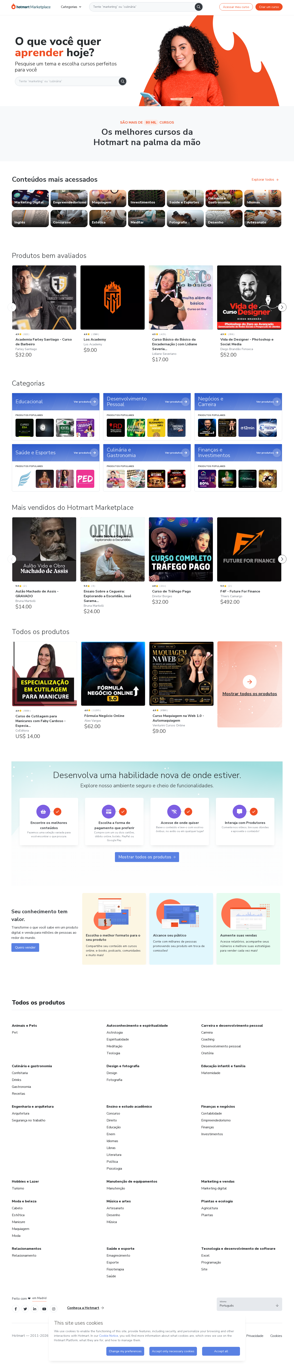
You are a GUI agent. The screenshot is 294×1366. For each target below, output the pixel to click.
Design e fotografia (123, 1066)
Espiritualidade (118, 1039)
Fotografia (114, 1080)
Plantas (207, 1215)
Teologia (113, 1053)
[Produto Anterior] (12, 303)
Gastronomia (21, 1086)
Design (112, 1073)
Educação (114, 1127)
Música (112, 1222)
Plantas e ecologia (217, 1201)
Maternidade (210, 1073)
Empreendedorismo (216, 1120)
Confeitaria (20, 1073)
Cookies (276, 1335)
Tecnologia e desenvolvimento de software (238, 1248)
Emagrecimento (118, 1255)
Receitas (18, 1093)
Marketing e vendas (218, 1181)
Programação (211, 1262)
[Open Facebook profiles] (16, 1308)
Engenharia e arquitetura (33, 1106)
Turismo (18, 1188)
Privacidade (254, 1335)
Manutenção (116, 1188)
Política (112, 1161)
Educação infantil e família (223, 1066)
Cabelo (17, 1208)
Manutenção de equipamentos (132, 1181)
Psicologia (114, 1168)
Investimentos (212, 1134)
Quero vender (25, 947)
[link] (30, 198)
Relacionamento (24, 1255)
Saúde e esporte (121, 1248)
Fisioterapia (115, 1269)
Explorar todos (263, 179)
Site (204, 1269)
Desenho (113, 1215)
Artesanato (115, 1208)
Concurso (113, 1113)
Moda (16, 1235)
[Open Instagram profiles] (53, 1308)
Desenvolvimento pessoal (221, 1046)
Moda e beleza (24, 1201)
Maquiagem (20, 1228)
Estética (18, 1215)
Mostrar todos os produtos (144, 857)
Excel (205, 1255)
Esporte (113, 1262)
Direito (112, 1120)
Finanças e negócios (218, 1106)
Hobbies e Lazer (25, 1181)
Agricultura (209, 1208)
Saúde (111, 1276)
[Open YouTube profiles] (44, 1308)
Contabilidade (211, 1113)
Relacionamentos (26, 1248)
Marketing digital (214, 1188)
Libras (111, 1148)
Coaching (207, 1039)
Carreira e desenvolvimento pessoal (232, 1025)
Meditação (114, 1046)
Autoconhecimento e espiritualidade (137, 1025)
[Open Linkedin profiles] (34, 1308)
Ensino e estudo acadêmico (129, 1106)
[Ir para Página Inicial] (31, 7)
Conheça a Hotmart (83, 1308)
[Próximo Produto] (282, 303)
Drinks (16, 1080)
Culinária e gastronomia (32, 1066)
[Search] (199, 7)
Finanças (207, 1127)
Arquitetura (20, 1113)
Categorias (69, 7)
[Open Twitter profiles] (25, 1308)
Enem (111, 1134)
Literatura (114, 1154)
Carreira (207, 1032)
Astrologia (115, 1032)
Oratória (207, 1053)
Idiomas (112, 1141)
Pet (15, 1032)
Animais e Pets (24, 1025)
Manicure (18, 1222)
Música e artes (119, 1201)
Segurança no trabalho (28, 1120)
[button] (249, 1304)
